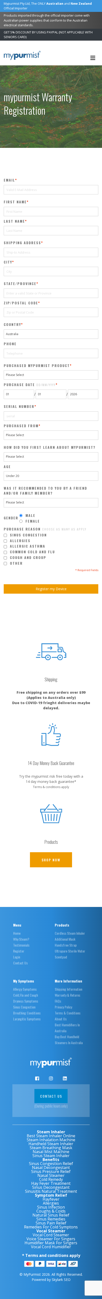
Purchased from (21, 425)
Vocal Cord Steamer (51, 1235)
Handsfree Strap (66, 945)
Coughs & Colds (51, 1211)
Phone (10, 343)
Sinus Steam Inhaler (51, 1155)
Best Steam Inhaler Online (51, 1136)
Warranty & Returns (67, 995)
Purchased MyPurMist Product (37, 365)
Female (33, 521)
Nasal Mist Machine (51, 1151)
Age (7, 466)
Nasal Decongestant (51, 1167)
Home (17, 933)
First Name (15, 201)
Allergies (20, 540)
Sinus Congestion (28, 534)
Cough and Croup (28, 557)
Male (30, 515)
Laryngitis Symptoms (27, 1018)
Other (16, 563)
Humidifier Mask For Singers (51, 1243)
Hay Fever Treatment (51, 1183)
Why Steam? (21, 939)
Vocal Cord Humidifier (51, 1246)
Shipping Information (68, 989)
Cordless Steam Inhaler (70, 933)
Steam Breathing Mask (51, 1147)
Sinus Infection (51, 1207)
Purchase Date (30, 384)
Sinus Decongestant (51, 1187)
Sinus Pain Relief (51, 1223)
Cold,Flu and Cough (25, 995)
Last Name (14, 221)
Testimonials (21, 945)
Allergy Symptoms (25, 989)
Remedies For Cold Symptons (51, 1227)
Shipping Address (22, 242)
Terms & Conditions (67, 1012)
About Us (61, 1018)
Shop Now (51, 859)
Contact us (51, 1096)
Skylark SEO (61, 1279)
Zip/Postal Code (21, 302)
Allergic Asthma (27, 546)
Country (12, 324)
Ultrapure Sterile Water (70, 951)
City (8, 262)
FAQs (58, 1001)
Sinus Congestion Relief (51, 1163)
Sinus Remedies (50, 1219)
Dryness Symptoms (25, 1001)
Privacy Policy (63, 1006)
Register (18, 951)
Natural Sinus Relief (50, 1215)
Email (9, 180)
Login (16, 956)
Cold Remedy (51, 1179)
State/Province (20, 283)
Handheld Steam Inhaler (50, 1143)
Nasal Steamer (51, 1175)
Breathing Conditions (27, 1012)
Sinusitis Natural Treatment (51, 1191)
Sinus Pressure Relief (51, 1171)
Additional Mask (65, 939)
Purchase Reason (45, 529)
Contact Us (20, 962)
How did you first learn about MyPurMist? (50, 447)
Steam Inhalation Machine (51, 1139)
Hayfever (51, 1199)
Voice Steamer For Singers (50, 1239)
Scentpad (61, 956)
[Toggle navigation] (92, 58)
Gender (11, 517)
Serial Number (19, 406)
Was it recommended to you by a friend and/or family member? (45, 490)
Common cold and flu (32, 551)
